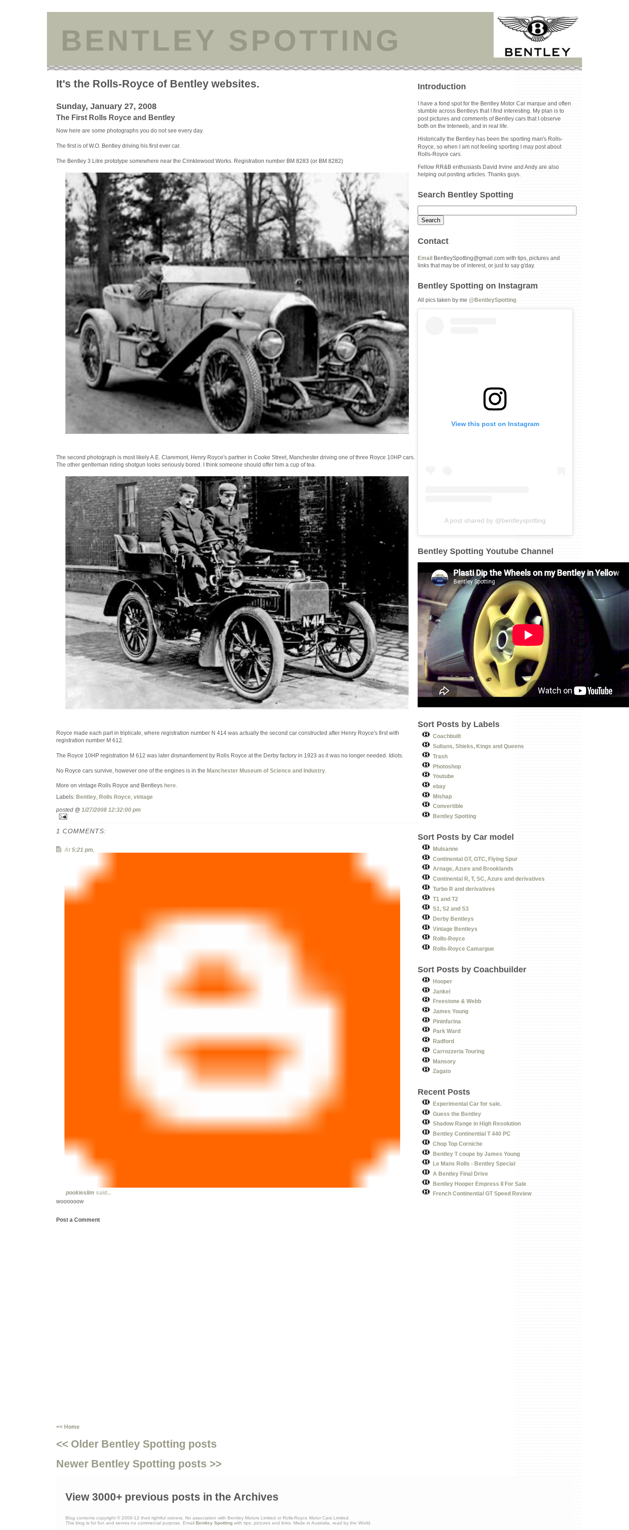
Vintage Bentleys (455, 929)
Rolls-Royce (449, 938)
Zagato (442, 1071)
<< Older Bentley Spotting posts (136, 1444)
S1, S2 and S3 (451, 909)
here (170, 785)
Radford (443, 1041)
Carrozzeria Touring (458, 1051)
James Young (450, 1011)
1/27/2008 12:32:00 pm (111, 810)
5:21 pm (82, 850)
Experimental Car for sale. (467, 1104)
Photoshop (447, 766)
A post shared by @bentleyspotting (495, 520)
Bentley (86, 797)
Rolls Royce (115, 797)
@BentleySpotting (492, 300)
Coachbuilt (447, 736)
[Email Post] (237, 817)
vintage (143, 797)
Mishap (442, 796)
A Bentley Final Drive (460, 1174)
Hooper (442, 981)
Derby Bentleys (453, 919)
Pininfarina (447, 1021)
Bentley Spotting (454, 816)
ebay (439, 786)
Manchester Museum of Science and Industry (266, 771)
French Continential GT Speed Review (482, 1193)
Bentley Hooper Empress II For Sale (479, 1184)
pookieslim (80, 1192)
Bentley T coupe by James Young (476, 1154)
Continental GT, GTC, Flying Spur (475, 859)
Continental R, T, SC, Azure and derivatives (489, 879)
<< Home (68, 1427)
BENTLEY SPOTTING (231, 40)
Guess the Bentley (457, 1114)
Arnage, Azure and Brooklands (473, 869)
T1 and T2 (445, 899)
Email (425, 258)
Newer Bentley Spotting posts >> (138, 1464)
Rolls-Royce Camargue (463, 949)
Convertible (448, 806)
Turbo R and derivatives (464, 889)
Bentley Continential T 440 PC (472, 1134)
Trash (440, 756)
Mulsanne (445, 849)
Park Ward (446, 1031)
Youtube (443, 776)
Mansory (444, 1061)
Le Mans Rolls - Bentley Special (474, 1163)
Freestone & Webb (457, 1001)
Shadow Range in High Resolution (477, 1123)
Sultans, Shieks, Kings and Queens (478, 746)
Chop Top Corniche (458, 1144)
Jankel (441, 991)
